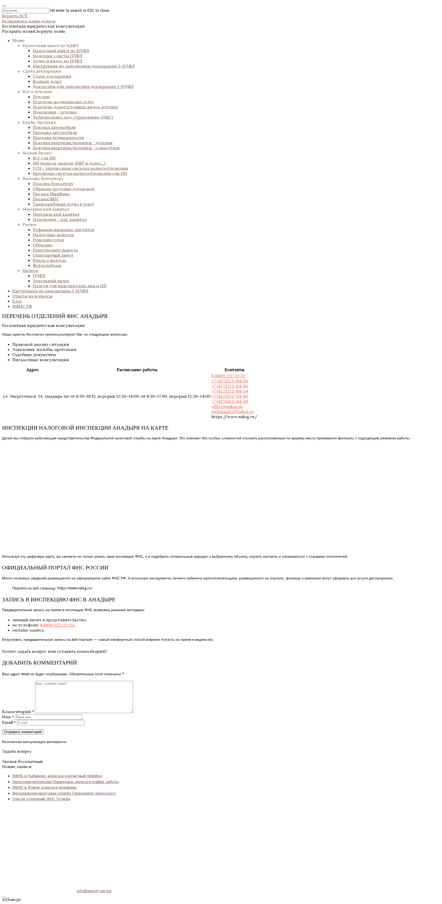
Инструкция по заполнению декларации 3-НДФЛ (84, 65)
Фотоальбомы (47, 265)
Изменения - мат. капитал (59, 219)
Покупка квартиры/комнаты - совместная (76, 147)
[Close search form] (4, 6)
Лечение (41, 96)
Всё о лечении (37, 91)
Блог (17, 301)
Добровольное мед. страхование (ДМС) (73, 117)
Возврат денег (47, 81)
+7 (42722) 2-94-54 (230, 380)
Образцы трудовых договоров (63, 188)
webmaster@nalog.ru (232, 411)
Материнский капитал (46, 209)
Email (9, 722)
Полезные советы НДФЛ (57, 55)
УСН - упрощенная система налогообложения (80, 168)
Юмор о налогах (49, 260)
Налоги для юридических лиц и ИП (69, 285)
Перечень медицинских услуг (63, 101)
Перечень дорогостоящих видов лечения (75, 106)
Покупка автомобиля (54, 127)
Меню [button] (18, 40)
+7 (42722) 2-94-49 (230, 401)
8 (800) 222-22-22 (229, 375)
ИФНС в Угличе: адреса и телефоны (44, 787)
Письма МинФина (51, 193)
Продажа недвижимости (58, 137)
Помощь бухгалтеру (43, 178)
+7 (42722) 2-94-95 (230, 385)
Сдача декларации (42, 71)
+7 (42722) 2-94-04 (230, 391)
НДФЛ (39, 275)
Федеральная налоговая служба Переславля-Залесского (64, 793)
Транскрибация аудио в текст (63, 204)
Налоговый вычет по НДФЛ (51, 45)
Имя (8, 716)
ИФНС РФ (22, 306)
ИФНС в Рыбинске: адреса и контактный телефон (57, 776)
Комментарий (18, 711)
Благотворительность (55, 250)
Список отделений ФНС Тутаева (41, 799)
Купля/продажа (39, 122)
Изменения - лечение (55, 112)
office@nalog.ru (227, 406)
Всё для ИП (44, 158)
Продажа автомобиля (55, 132)
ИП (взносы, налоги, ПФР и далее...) (69, 163)
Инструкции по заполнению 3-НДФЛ (50, 290)
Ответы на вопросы (32, 296)
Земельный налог (51, 280)
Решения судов (48, 239)
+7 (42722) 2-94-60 (230, 396)
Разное (30, 224)
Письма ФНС (46, 198)
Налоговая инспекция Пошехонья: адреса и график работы (65, 782)
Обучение (43, 244)
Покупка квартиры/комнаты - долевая (73, 142)
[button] (33, 31)
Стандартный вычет (53, 255)
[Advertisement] (155, 842)
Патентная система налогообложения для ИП (80, 173)
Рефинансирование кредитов (63, 229)
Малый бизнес (37, 152)
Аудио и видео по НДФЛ (57, 60)
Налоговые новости (53, 234)
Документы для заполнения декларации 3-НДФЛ (83, 86)
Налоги (30, 270)
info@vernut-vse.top (94, 891)
